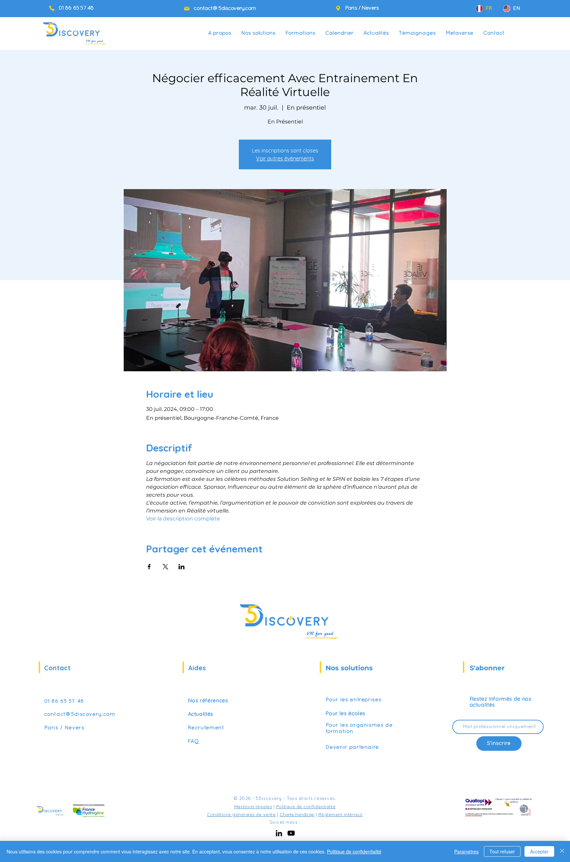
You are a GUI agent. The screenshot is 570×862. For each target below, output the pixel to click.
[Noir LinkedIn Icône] (278, 833)
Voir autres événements (285, 158)
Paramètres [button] (466, 851)
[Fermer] (562, 851)
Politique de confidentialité (306, 806)
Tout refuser (502, 851)
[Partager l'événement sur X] (165, 566)
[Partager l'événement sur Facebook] (149, 566)
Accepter (539, 851)
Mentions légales (253, 806)
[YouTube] (291, 833)
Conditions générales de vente (241, 814)
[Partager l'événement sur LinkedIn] (181, 566)
